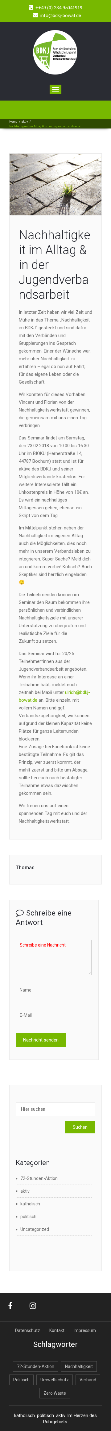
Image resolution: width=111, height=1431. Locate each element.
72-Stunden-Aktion (39, 1178)
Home (13, 121)
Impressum (85, 1330)
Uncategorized (34, 1229)
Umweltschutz (54, 1379)
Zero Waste (54, 1393)
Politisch (21, 1379)
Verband (88, 1379)
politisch (28, 1216)
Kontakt (56, 1330)
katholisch (30, 1203)
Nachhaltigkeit (79, 1366)
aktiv (25, 121)
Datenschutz (27, 1330)
